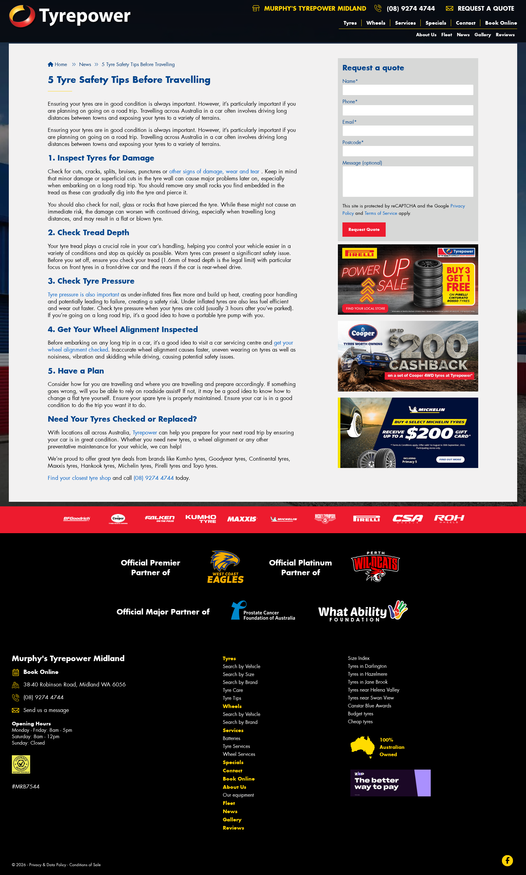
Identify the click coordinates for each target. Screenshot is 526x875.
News (463, 34)
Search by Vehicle (241, 666)
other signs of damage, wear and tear (215, 171)
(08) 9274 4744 (411, 8)
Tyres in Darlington (367, 666)
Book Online (501, 22)
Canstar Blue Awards (369, 706)
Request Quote (364, 229)
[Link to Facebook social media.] (507, 860)
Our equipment (238, 795)
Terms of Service (381, 213)
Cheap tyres (360, 721)
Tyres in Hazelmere (367, 674)
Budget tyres (360, 713)
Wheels (375, 22)
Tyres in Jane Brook (368, 682)
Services (405, 22)
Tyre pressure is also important (83, 294)
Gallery (483, 34)
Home (60, 64)
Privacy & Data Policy (47, 864)
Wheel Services (239, 754)
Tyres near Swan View (371, 698)
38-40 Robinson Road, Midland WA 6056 (74, 684)
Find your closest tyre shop (79, 478)
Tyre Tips (232, 698)
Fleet (446, 34)
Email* (349, 122)
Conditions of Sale (85, 864)
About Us (426, 34)
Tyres (350, 22)
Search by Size (238, 674)
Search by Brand (240, 682)
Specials (436, 22)
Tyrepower (145, 432)
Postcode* (353, 142)
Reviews (505, 34)
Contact (465, 22)
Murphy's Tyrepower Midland (314, 8)
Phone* (350, 101)
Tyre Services (236, 746)
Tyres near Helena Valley (373, 690)
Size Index (359, 658)
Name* (350, 81)
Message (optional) (362, 163)
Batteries (231, 738)
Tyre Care (233, 690)
